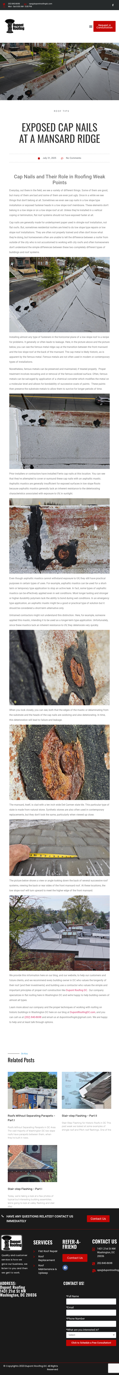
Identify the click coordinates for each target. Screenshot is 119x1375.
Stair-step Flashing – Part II (79, 1115)
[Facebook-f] (113, 5)
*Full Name (72, 1296)
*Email (70, 1307)
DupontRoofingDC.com (82, 1012)
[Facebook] (65, 1267)
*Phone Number (75, 1318)
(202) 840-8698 (32, 1017)
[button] (90, 26)
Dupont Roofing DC (76, 990)
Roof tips (61, 111)
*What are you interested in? (82, 1329)
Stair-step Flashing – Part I (25, 1189)
